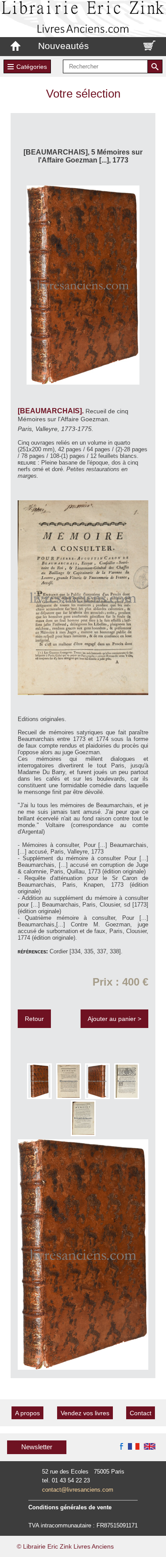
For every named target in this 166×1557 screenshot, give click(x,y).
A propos (27, 1413)
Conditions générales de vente (70, 1507)
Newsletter (36, 1447)
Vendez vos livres (85, 1413)
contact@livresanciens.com (77, 1489)
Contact (140, 1413)
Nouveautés (63, 46)
